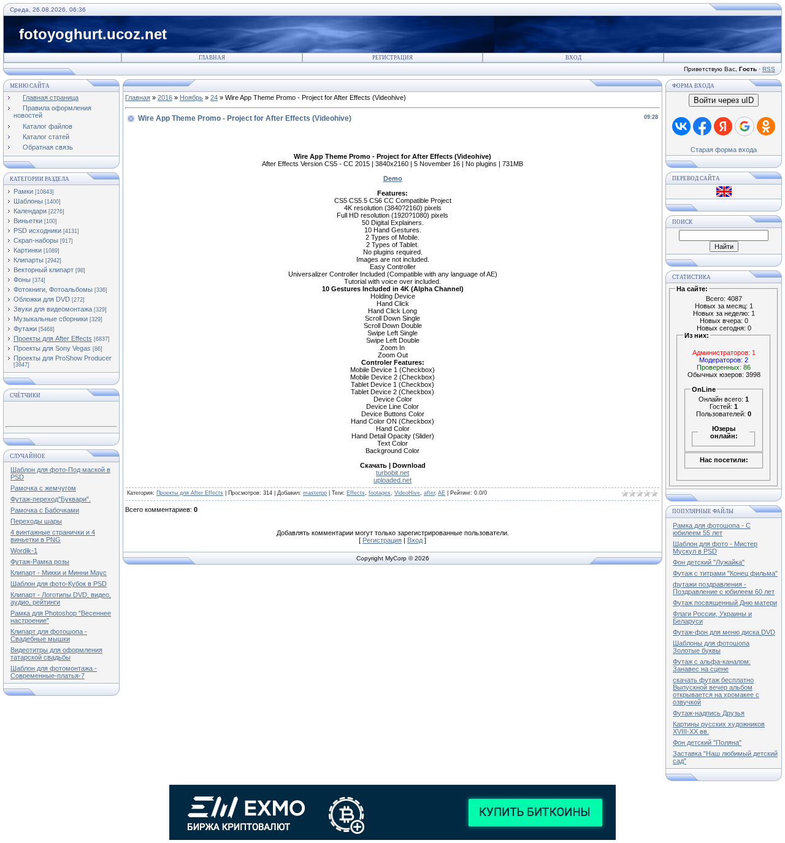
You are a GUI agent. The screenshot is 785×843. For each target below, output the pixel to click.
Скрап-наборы (35, 240)
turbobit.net (392, 472)
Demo (392, 178)
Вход (573, 58)
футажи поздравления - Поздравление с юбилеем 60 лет (724, 588)
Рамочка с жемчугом (43, 488)
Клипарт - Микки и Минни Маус (58, 572)
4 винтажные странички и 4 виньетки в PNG (52, 535)
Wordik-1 (23, 550)
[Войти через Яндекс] (723, 126)
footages (380, 493)
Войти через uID (724, 100)
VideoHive (407, 493)
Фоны (22, 279)
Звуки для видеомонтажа (52, 309)
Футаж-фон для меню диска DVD (724, 632)
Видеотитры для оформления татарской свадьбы (56, 653)
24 (214, 97)
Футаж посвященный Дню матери (725, 602)
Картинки (27, 250)
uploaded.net (392, 480)
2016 (165, 97)
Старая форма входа (724, 149)
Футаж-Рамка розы (39, 561)
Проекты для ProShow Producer (62, 358)
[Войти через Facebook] (702, 126)
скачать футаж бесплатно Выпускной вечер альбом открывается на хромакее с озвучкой (716, 691)
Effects (356, 493)
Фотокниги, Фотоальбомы (53, 289)
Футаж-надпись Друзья (709, 713)
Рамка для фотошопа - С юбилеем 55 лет (712, 529)
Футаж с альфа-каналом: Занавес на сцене (712, 665)
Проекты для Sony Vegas (52, 348)
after (429, 493)
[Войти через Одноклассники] (766, 126)
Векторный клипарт (43, 269)
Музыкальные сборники (50, 318)
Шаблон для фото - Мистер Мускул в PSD (715, 547)
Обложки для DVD (41, 299)
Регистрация (392, 58)
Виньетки (27, 220)
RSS (768, 69)
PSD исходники (37, 230)
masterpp (315, 493)
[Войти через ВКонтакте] (681, 126)
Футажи (25, 328)
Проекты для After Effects (52, 338)
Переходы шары (36, 521)
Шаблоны (28, 201)
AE (441, 493)
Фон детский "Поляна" (707, 742)
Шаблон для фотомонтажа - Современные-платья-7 (53, 672)
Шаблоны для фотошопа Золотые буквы (711, 646)
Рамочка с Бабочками (44, 510)
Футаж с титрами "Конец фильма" (725, 573)
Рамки (23, 191)
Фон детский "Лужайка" (709, 562)
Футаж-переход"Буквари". (50, 499)
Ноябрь (191, 97)
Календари (30, 211)
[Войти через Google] (744, 126)
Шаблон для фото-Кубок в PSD (58, 583)
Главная (212, 58)
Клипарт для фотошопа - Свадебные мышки (48, 635)
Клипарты (28, 260)
